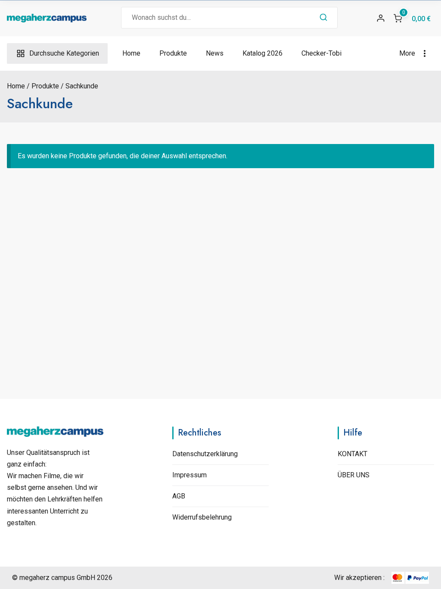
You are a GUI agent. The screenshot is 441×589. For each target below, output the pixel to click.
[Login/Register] (381, 18)
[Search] (323, 17)
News (215, 53)
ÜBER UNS (354, 475)
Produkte (173, 53)
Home (131, 53)
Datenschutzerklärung (205, 454)
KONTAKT (352, 454)
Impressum (189, 475)
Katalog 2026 (262, 53)
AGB (178, 496)
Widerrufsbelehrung (202, 517)
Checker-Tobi (321, 53)
